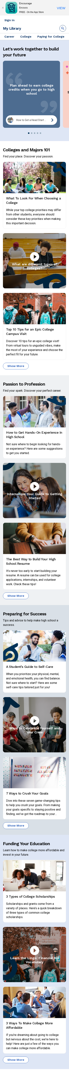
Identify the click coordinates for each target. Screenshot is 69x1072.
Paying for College (50, 36)
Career (9, 36)
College (25, 36)
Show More (15, 366)
